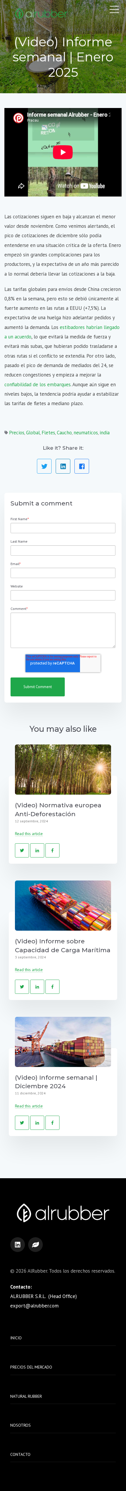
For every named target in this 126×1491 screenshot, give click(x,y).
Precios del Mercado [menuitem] (31, 1367)
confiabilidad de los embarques (37, 384)
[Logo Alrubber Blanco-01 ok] (41, 14)
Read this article (29, 833)
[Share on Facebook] (81, 466)
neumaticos (86, 432)
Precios (16, 432)
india (105, 432)
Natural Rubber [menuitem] (26, 1396)
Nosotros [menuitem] (20, 1425)
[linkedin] (17, 1244)
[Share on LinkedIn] (63, 466)
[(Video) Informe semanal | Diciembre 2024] (63, 1042)
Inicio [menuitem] (16, 1338)
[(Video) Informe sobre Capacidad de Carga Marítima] (63, 905)
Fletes (48, 432)
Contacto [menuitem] (20, 1454)
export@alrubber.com (34, 1305)
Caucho (64, 432)
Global (33, 432)
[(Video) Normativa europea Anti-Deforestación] (63, 769)
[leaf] (35, 1244)
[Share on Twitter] (44, 466)
